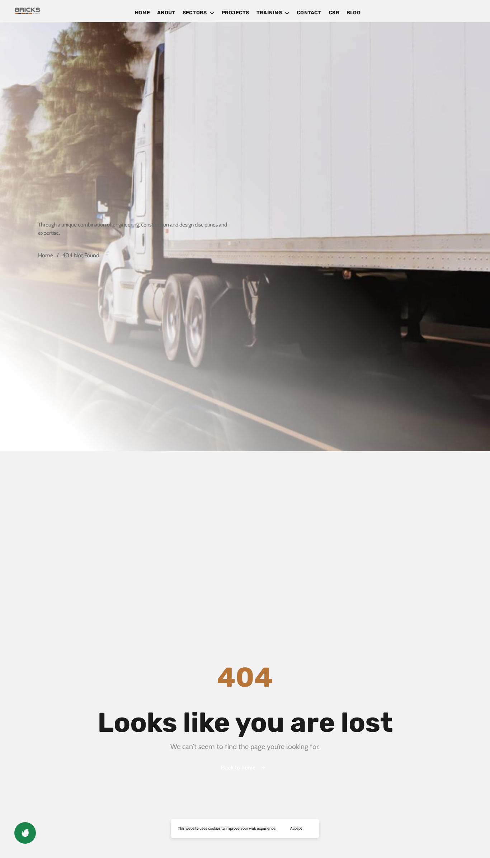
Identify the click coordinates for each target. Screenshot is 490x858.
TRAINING (269, 13)
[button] (25, 833)
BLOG (354, 13)
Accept (296, 828)
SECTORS (195, 13)
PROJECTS (235, 13)
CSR (334, 13)
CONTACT (309, 13)
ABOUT (166, 13)
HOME (142, 13)
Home (45, 255)
